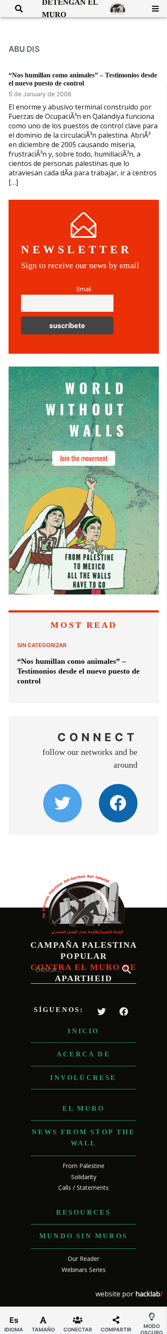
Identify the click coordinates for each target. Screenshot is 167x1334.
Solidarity (83, 1177)
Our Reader (83, 1258)
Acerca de (83, 1054)
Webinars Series (84, 1270)
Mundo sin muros (83, 1235)
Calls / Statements (83, 1187)
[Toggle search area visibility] (16, 8)
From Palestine (83, 1166)
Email (83, 289)
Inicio (83, 1031)
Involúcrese (83, 1077)
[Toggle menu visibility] (152, 8)
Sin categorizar (41, 645)
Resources (83, 1212)
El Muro (83, 1108)
